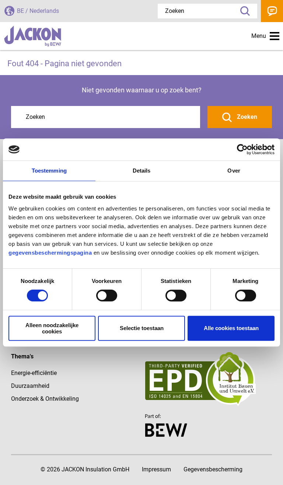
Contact (272, 11)
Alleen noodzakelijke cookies (51, 328)
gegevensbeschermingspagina (50, 252)
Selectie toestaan (142, 328)
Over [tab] (233, 170)
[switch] (106, 295)
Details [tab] (142, 170)
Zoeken (242, 11)
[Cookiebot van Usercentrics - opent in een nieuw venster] (242, 149)
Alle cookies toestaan (231, 328)
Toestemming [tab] (49, 170)
